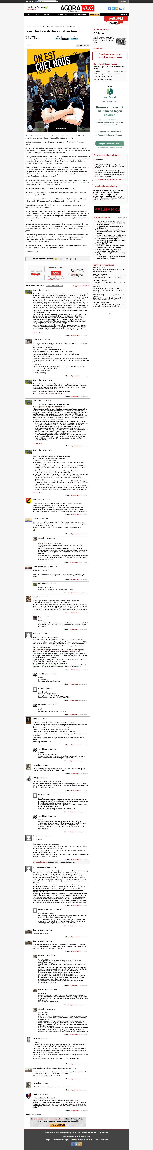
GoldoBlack (42, 674)
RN (101, 192)
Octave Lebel (37, 290)
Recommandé (74, 38)
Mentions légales (63, 1140)
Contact (54, 1140)
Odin (34, 778)
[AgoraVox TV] (120, 9)
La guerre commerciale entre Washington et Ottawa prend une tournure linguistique (111, 236)
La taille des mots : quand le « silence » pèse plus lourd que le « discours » (111, 257)
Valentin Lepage (119, 172)
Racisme (114, 198)
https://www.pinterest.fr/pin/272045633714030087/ (50, 663)
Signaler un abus (75, 335)
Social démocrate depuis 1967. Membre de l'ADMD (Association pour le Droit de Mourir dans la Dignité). (103, 39)
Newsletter (123, 14)
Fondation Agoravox (83, 1136)
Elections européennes (101, 190)
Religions (121, 198)
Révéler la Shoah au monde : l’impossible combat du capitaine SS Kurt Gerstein (110, 246)
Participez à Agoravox (36, 7)
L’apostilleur (37, 1038)
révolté (35, 1094)
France (102, 196)
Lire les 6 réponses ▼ (54, 862)
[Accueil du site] (77, 12)
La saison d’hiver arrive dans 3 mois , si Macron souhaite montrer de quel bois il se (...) (108, 299)
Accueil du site (30, 27)
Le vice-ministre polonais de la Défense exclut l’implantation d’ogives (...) (109, 171)
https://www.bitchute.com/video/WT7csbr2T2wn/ (54, 697)
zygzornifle (36, 765)
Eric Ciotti (113, 190)
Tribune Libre (48, 14)
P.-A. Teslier (32, 36)
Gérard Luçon (37, 930)
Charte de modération (101, 1140)
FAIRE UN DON (58, 1125)
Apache (84, 1132)
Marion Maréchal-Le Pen (111, 192)
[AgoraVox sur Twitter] (113, 9)
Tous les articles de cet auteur (103, 79)
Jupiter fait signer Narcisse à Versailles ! (107, 74)
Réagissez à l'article (81, 285)
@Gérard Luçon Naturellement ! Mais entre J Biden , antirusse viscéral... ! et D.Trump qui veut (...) (108, 290)
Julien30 (35, 597)
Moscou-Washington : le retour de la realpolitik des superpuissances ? (109, 250)
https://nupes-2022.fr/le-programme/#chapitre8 (49, 393)
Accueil (28, 14)
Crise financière (110, 196)
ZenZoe (35, 518)
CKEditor (105, 1132)
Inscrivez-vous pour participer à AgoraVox (110, 56)
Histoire (96, 200)
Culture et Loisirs (62, 14)
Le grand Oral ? (102, 244)
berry (34, 633)
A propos (47, 1140)
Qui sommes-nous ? (79, 14)
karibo (35, 718)
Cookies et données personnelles (81, 1140)
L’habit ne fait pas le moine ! (103, 76)
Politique (103, 200)
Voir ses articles (98, 48)
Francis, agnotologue (39, 566)
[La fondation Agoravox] (116, 25)
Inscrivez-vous (31, 9)
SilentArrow (37, 836)
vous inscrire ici (72, 1121)
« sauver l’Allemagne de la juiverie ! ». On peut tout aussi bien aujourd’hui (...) (108, 270)
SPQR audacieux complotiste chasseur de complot (49, 1068)
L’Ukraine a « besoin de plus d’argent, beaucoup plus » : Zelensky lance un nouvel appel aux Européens (111, 222)
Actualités (36, 14)
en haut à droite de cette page (74, 1119)
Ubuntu (90, 1132)
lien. (37, 252)
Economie (110, 200)
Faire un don (94, 14)
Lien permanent (84, 335)
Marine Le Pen (112, 194)
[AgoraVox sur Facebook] (109, 9)
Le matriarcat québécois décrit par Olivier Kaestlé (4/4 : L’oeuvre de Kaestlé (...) (108, 165)
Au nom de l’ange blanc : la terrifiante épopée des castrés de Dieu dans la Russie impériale (111, 231)
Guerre (103, 194)
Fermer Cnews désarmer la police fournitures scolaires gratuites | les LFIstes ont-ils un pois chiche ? (111, 240)
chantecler (36, 339)
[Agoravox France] (30, 1)
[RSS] (116, 9)
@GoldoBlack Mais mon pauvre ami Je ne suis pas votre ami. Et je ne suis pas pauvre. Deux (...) (109, 276)
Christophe (107, 176)
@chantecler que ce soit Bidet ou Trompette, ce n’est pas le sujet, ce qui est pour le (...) (109, 305)
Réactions (57, 38)
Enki (39, 617)
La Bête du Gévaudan (40, 867)
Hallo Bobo (36, 499)
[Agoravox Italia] (33, 1)
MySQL (99, 1132)
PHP (94, 1132)
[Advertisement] (62, 20)
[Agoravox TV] (35, 1)
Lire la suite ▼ (37, 333)
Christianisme (105, 198)
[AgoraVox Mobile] (123, 9)
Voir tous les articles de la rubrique (109, 179)
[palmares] (107, 213)
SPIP (79, 1132)
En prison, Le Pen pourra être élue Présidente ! (109, 71)
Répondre (67, 335)
